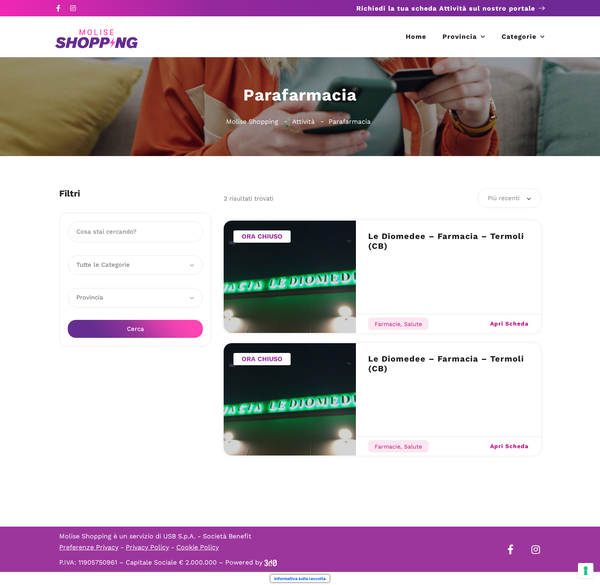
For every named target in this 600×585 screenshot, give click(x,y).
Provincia (459, 36)
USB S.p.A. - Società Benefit (207, 536)
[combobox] (509, 198)
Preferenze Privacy (88, 547)
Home (416, 36)
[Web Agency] (270, 562)
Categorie (519, 36)
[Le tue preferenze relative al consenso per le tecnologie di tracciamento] (585, 570)
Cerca (135, 329)
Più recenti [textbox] (504, 198)
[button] (135, 265)
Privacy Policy (147, 547)
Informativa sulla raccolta (300, 578)
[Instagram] (73, 8)
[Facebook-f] (58, 8)
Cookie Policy (197, 547)
